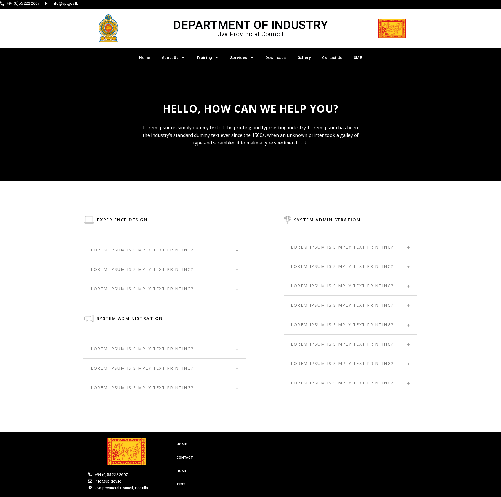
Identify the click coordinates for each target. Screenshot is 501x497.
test (181, 484)
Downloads (275, 57)
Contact (185, 458)
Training (204, 57)
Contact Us (332, 57)
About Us (170, 57)
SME (358, 57)
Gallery (304, 57)
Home (144, 57)
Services (238, 57)
